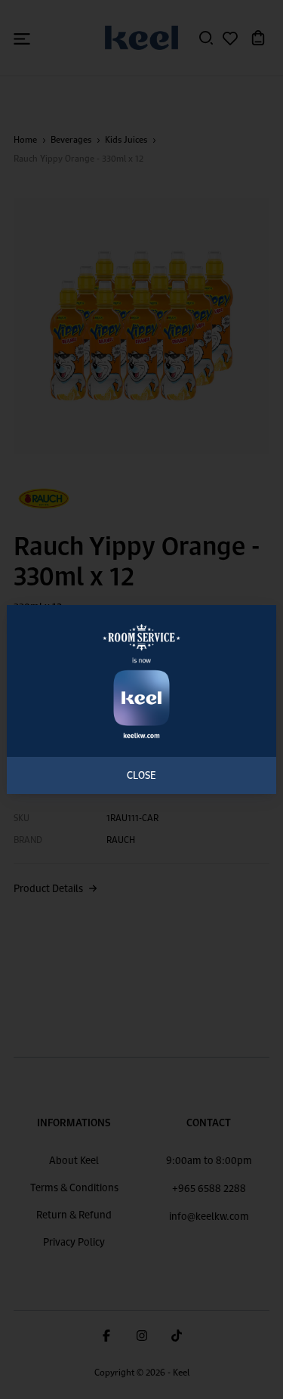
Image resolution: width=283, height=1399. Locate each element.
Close (141, 774)
